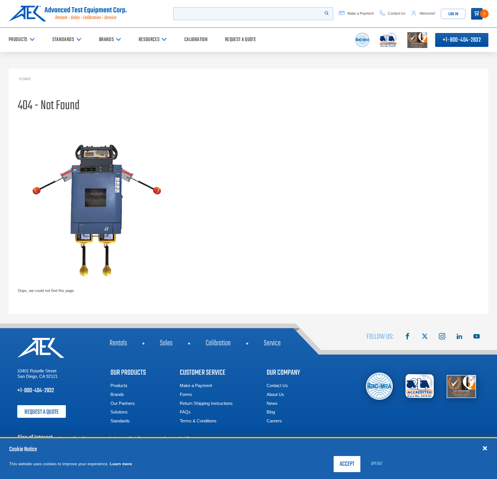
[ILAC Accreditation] (379, 386)
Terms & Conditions (198, 420)
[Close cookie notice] (485, 448)
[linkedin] (459, 337)
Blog (271, 411)
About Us (275, 394)
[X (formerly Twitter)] (425, 337)
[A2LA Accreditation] (420, 386)
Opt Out (376, 463)
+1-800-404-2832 (462, 40)
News (272, 403)
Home (25, 79)
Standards (120, 420)
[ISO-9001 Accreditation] (461, 386)
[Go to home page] (70, 14)
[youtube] (476, 337)
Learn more (121, 463)
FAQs (185, 411)
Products (118, 385)
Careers (274, 420)
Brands (117, 394)
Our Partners (122, 403)
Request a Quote (41, 412)
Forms (186, 394)
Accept (347, 464)
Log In (453, 14)
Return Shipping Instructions (206, 403)
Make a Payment (196, 385)
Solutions (119, 411)
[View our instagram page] (442, 337)
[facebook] (407, 337)
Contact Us (277, 385)
